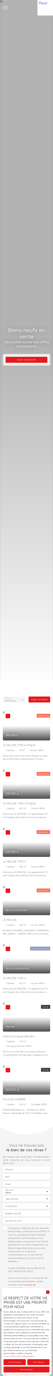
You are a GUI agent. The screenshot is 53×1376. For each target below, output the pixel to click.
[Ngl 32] (45, 8)
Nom (7, 1176)
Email (7, 1184)
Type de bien (11, 1198)
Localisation (11, 1206)
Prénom (9, 1169)
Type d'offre (9, 1190)
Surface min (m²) (13, 1220)
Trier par (8, 698)
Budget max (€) (13, 1213)
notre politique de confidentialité (19, 1356)
